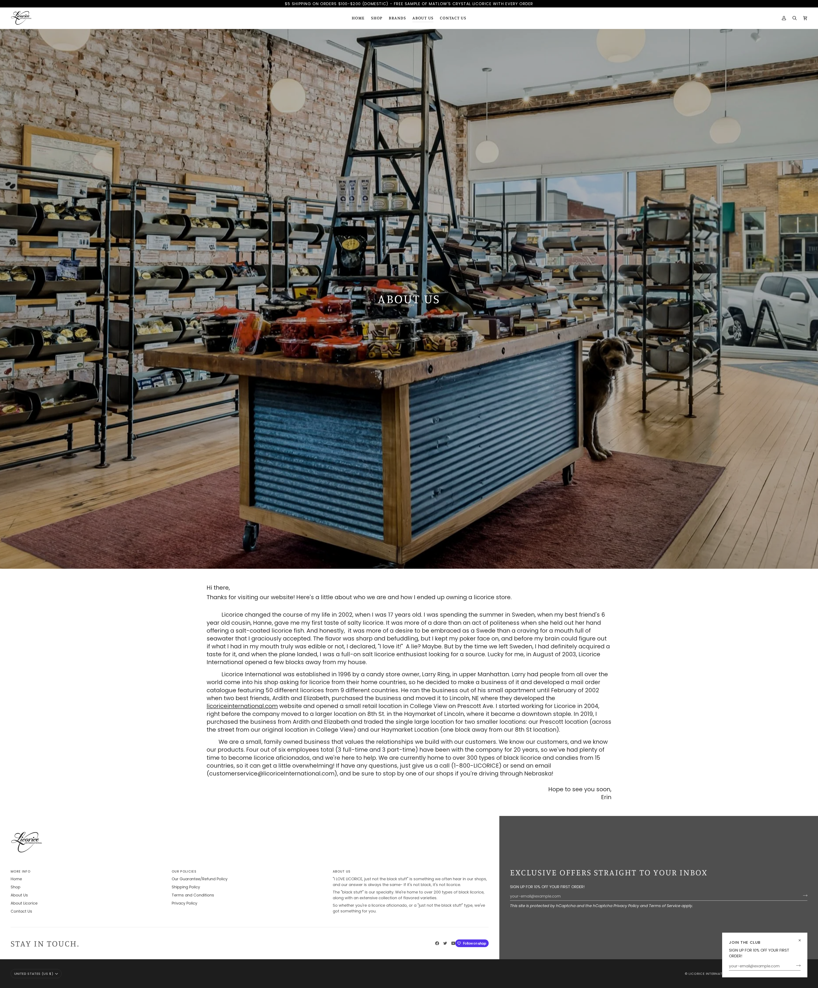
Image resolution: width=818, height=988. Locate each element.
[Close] (801, 938)
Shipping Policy (186, 887)
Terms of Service (664, 905)
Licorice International (711, 973)
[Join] (797, 965)
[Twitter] (445, 943)
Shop (15, 887)
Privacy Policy (626, 905)
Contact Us (21, 911)
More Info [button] (20, 871)
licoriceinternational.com (242, 706)
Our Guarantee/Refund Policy (200, 879)
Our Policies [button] (184, 871)
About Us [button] (342, 871)
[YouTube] (453, 943)
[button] (377, 18)
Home (16, 879)
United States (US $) (33, 973)
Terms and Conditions (193, 895)
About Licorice (24, 903)
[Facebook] (437, 943)
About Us (19, 895)
